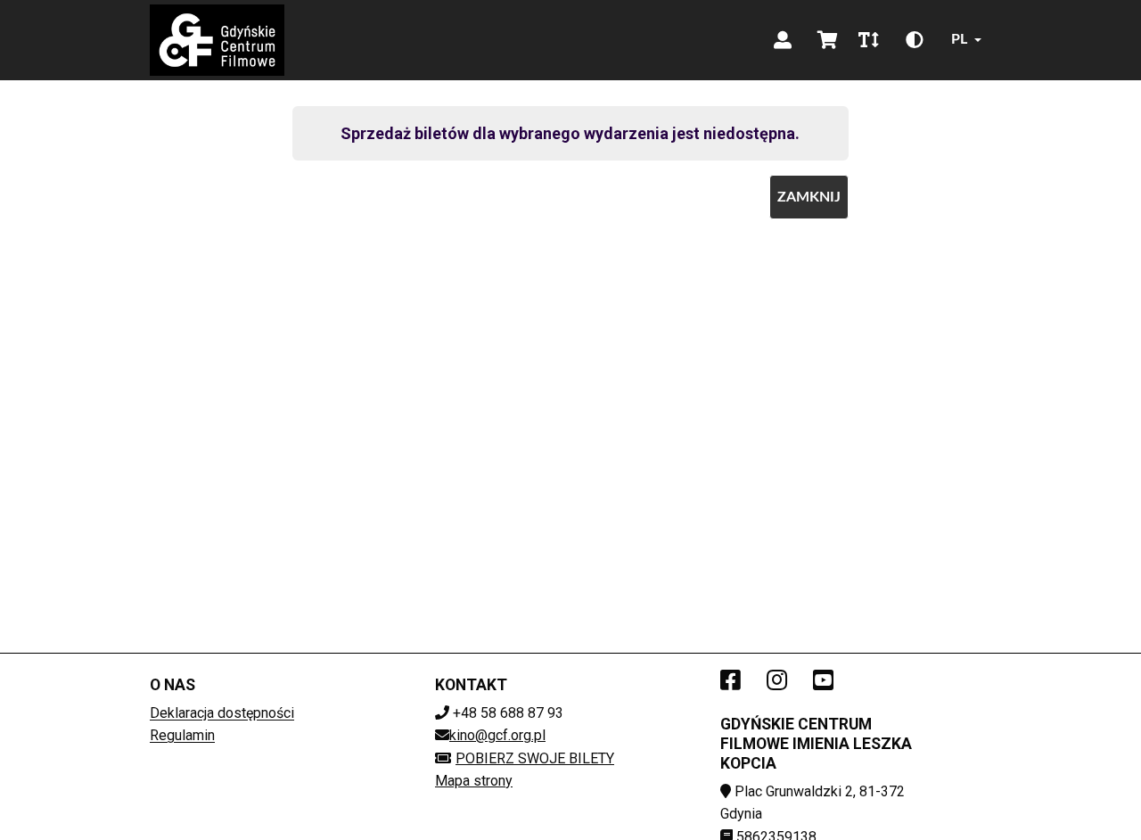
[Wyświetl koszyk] (827, 40)
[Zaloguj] (782, 40)
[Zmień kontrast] (914, 40)
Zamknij (809, 197)
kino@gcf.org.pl (497, 735)
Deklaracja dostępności (222, 712)
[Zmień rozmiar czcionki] (868, 40)
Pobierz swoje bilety (535, 758)
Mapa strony (474, 780)
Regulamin (182, 735)
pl (959, 39)
